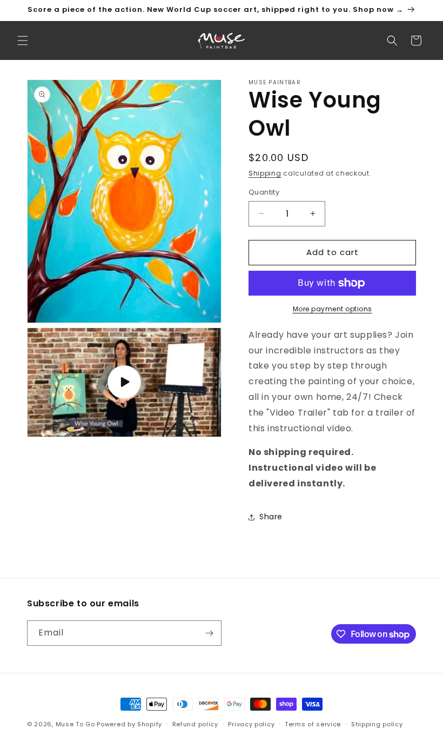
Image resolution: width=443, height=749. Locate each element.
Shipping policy (377, 724)
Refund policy (195, 724)
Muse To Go (75, 724)
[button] (23, 40)
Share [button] (271, 516)
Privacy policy (251, 724)
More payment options (332, 308)
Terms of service (313, 724)
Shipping (265, 173)
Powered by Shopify (129, 724)
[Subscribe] (209, 633)
